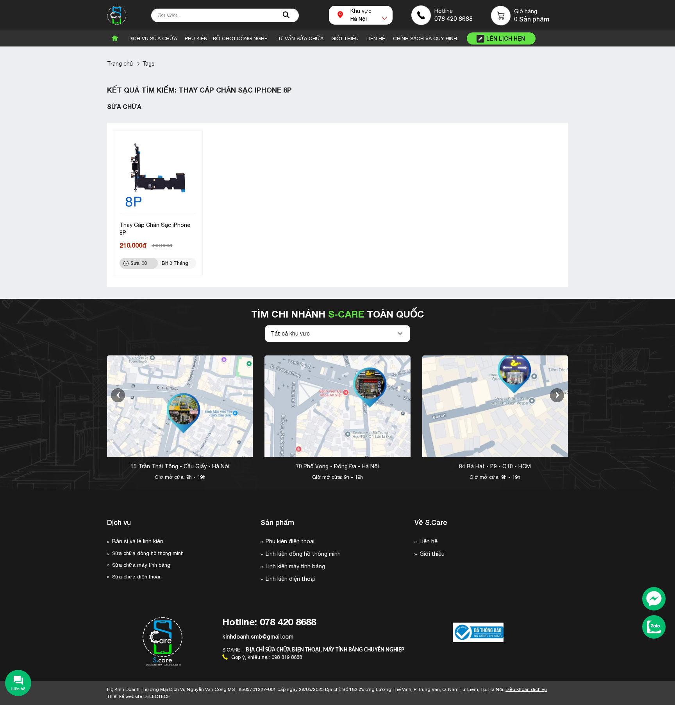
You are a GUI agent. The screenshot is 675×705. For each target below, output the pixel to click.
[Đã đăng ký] (478, 632)
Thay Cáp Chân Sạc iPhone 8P (155, 229)
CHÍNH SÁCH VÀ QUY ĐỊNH (425, 38)
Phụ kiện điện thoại (290, 541)
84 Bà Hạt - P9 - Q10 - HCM (495, 466)
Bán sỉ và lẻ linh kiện (137, 541)
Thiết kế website (139, 696)
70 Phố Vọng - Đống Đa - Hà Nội (337, 466)
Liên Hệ (375, 38)
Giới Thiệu (345, 38)
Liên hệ (429, 541)
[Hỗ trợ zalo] (654, 627)
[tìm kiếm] (286, 15)
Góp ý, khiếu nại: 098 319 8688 (266, 657)
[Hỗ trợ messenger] (654, 599)
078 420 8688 (453, 18)
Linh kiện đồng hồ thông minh (303, 554)
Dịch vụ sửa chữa (153, 38)
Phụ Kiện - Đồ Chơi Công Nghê (226, 38)
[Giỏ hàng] (501, 15)
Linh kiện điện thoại (290, 579)
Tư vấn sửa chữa (299, 38)
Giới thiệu (432, 554)
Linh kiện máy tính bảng (295, 566)
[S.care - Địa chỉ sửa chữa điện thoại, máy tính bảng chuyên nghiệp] (117, 15)
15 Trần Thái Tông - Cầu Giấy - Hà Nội (179, 466)
